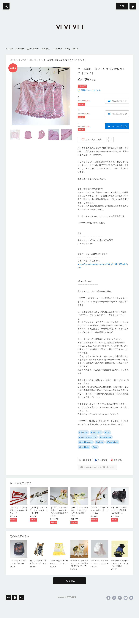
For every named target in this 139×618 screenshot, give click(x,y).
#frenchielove (112, 442)
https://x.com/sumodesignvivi (114, 598)
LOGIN (122, 6)
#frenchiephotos (85, 442)
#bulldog (99, 442)
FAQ (67, 48)
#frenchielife (84, 447)
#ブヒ (107, 432)
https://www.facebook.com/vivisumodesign (108, 598)
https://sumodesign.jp (131, 598)
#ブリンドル (96, 432)
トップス (22, 60)
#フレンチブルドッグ (87, 437)
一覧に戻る (69, 580)
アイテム (46, 48)
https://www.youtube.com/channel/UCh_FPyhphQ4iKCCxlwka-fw (126, 598)
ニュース (58, 48)
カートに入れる (119, 126)
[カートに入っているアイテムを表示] (132, 6)
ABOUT (20, 48)
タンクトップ (34, 60)
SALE (75, 48)
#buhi (95, 447)
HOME (9, 48)
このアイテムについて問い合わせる (99, 467)
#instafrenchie (105, 437)
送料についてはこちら (91, 90)
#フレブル (83, 432)
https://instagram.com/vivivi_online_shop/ (120, 598)
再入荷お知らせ (119, 101)
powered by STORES (67, 597)
